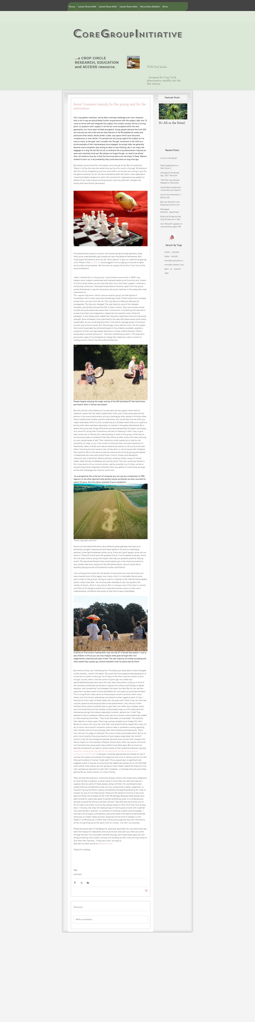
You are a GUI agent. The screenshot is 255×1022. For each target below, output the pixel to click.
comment (78, 874)
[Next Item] (183, 111)
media (166, 256)
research (177, 269)
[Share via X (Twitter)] (81, 882)
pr (171, 269)
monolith (174, 256)
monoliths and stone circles (174, 261)
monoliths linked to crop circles (174, 265)
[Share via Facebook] (75, 882)
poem (166, 269)
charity (167, 252)
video (166, 273)
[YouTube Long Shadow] (172, 237)
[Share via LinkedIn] (88, 882)
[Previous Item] (163, 111)
